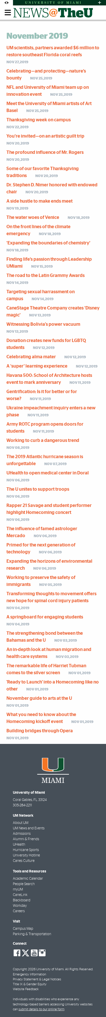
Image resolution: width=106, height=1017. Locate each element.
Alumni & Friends (26, 839)
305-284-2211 (22, 805)
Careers (19, 911)
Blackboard (21, 900)
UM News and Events (29, 828)
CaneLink (20, 895)
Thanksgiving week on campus (38, 120)
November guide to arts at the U (39, 698)
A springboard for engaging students (44, 617)
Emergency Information (29, 974)
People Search (24, 884)
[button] (95, 1003)
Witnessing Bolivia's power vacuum (43, 324)
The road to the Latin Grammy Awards (45, 275)
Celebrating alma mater (31, 357)
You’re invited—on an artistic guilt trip (45, 136)
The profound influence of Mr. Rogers (45, 152)
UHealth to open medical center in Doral (47, 473)
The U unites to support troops (37, 489)
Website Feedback (26, 989)
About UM (20, 823)
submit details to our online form (41, 1009)
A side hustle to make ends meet (39, 201)
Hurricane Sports (26, 850)
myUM (18, 889)
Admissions (22, 834)
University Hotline (26, 855)
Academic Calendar (28, 878)
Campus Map (23, 929)
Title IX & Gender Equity (30, 984)
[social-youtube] (34, 953)
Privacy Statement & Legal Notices (37, 979)
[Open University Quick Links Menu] (99, 2)
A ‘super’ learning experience (36, 366)
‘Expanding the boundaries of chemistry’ (48, 243)
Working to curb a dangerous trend (42, 440)
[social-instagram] (42, 953)
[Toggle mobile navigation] (8, 12)
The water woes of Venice (32, 217)
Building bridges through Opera (39, 731)
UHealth (19, 844)
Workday (20, 906)
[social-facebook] (17, 953)
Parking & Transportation (32, 934)
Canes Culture (23, 861)
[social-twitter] (25, 952)
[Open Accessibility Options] (6, 2)
